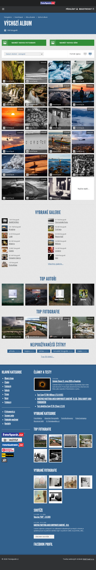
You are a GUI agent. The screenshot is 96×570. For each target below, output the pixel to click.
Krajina (12, 229)
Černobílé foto (61, 222)
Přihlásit (71, 9)
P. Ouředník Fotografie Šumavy (85, 337)
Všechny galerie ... (55, 264)
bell (13, 299)
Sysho (55, 337)
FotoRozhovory (67, 418)
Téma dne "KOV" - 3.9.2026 (42, 517)
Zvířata (58, 229)
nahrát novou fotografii (23, 43)
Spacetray (83, 299)
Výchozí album (43, 17)
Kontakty (8, 423)
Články (7, 382)
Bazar (6, 398)
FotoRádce (38, 418)
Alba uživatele (30, 17)
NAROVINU (14, 222)
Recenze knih (39, 421)
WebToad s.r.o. (88, 559)
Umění (58, 251)
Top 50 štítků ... (47, 356)
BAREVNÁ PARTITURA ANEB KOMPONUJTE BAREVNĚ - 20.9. (51, 525)
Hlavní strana (9, 378)
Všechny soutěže (42, 537)
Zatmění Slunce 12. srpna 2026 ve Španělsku (66, 381)
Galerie (7, 390)
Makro (12, 243)
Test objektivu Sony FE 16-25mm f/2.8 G (51, 406)
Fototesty (8, 386)
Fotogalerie (8, 17)
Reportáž (59, 236)
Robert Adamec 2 (60, 299)
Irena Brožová (34, 337)
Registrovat (85, 9)
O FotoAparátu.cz (52, 421)
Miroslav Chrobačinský (13, 337)
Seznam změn (9, 415)
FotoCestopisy (80, 418)
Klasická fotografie (51, 418)
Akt (56, 258)
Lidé (11, 236)
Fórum (7, 394)
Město (58, 243)
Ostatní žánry (15, 258)
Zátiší (11, 251)
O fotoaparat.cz (10, 411)
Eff (36, 299)
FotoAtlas (13, 265)
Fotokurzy (8, 402)
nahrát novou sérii (69, 43)
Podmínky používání (11, 419)
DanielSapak (19, 17)
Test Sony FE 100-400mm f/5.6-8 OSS (50, 394)
